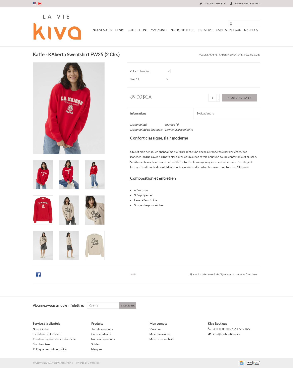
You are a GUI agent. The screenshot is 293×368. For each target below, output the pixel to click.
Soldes (95, 344)
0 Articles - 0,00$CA (215, 3)
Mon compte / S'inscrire (247, 3)
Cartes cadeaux (228, 30)
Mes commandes (159, 334)
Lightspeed (93, 362)
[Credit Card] (241, 362)
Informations (138, 113)
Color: (134, 71)
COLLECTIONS (137, 30)
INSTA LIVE (205, 30)
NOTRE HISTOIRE (182, 30)
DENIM (119, 30)
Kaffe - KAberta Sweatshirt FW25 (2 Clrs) (235, 54)
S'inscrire (155, 329)
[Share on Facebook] (38, 274)
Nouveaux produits (103, 339)
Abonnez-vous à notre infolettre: (58, 305)
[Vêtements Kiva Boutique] (57, 26)
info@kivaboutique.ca (226, 334)
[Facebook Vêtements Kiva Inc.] (250, 305)
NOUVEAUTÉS (102, 30)
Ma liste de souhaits (161, 339)
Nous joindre (41, 329)
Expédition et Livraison (47, 334)
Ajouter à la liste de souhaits (205, 274)
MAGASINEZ (159, 30)
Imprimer (252, 274)
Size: (133, 79)
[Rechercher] (231, 24)
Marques (251, 30)
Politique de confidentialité (50, 349)
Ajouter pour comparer (233, 274)
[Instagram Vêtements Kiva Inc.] (257, 305)
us (34, 3)
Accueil (203, 54)
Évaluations (205, 113)
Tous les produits (102, 329)
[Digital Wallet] (252, 362)
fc (39, 3)
